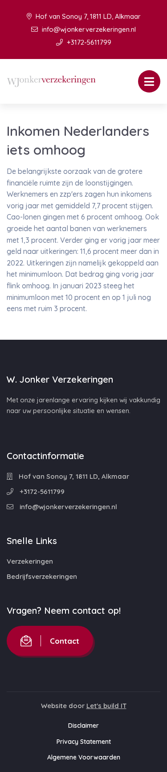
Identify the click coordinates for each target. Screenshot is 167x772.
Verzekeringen (30, 561)
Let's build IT (106, 705)
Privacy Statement (84, 742)
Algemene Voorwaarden (83, 757)
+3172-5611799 (88, 42)
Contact (64, 640)
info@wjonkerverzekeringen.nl (88, 29)
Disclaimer (83, 725)
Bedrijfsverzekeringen (42, 576)
